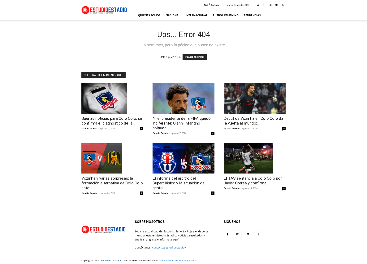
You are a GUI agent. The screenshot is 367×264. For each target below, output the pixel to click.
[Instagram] (270, 5)
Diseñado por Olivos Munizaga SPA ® (177, 260)
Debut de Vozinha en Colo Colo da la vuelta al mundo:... (253, 120)
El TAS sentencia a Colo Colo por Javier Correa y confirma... (253, 180)
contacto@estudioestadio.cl (169, 247)
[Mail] (276, 5)
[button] (258, 4)
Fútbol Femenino (226, 15)
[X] (283, 5)
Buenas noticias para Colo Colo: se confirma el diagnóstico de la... (111, 120)
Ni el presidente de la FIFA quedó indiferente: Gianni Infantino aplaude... (182, 123)
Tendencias (252, 15)
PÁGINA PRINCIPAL (195, 57)
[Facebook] (264, 5)
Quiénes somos (149, 15)
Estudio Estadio (89, 128)
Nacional (173, 15)
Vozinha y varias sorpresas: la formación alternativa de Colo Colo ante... (112, 183)
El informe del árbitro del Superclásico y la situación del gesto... (179, 183)
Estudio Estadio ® (110, 260)
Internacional (196, 15)
